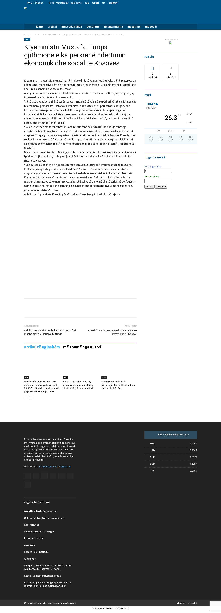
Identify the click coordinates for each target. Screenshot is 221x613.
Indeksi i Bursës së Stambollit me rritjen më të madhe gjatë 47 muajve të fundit (50, 332)
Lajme (40, 26)
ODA (87, 2)
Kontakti (113, 2)
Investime (134, 26)
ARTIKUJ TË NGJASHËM (42, 347)
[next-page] (31, 398)
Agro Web (29, 545)
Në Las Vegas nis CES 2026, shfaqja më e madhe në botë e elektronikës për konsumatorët (78, 385)
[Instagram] (173, 3)
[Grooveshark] (167, 3)
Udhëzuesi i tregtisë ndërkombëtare (44, 518)
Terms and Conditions (102, 608)
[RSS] (183, 3)
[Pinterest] (42, 311)
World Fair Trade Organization (40, 511)
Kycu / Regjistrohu (58, 2)
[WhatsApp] (49, 311)
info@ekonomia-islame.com (55, 466)
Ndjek (152, 66)
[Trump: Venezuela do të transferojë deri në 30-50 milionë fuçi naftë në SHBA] (119, 367)
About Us (181, 603)
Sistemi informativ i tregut (39, 531)
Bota (65, 378)
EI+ (103, 2)
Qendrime (93, 26)
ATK (26, 378)
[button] (193, 26)
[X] (189, 3)
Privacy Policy (123, 608)
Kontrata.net (31, 524)
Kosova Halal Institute (36, 552)
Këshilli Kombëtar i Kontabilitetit (42, 575)
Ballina (27, 34)
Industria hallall (71, 26)
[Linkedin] (178, 3)
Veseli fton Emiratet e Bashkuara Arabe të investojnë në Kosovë (112, 332)
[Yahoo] (194, 3)
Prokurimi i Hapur (33, 538)
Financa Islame (113, 26)
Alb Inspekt (30, 558)
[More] (57, 311)
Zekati (95, 2)
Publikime (76, 2)
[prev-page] (26, 398)
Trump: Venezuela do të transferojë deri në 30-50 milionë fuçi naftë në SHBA (118, 385)
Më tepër (151, 26)
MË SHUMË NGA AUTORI (82, 347)
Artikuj (52, 26)
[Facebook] (162, 3)
